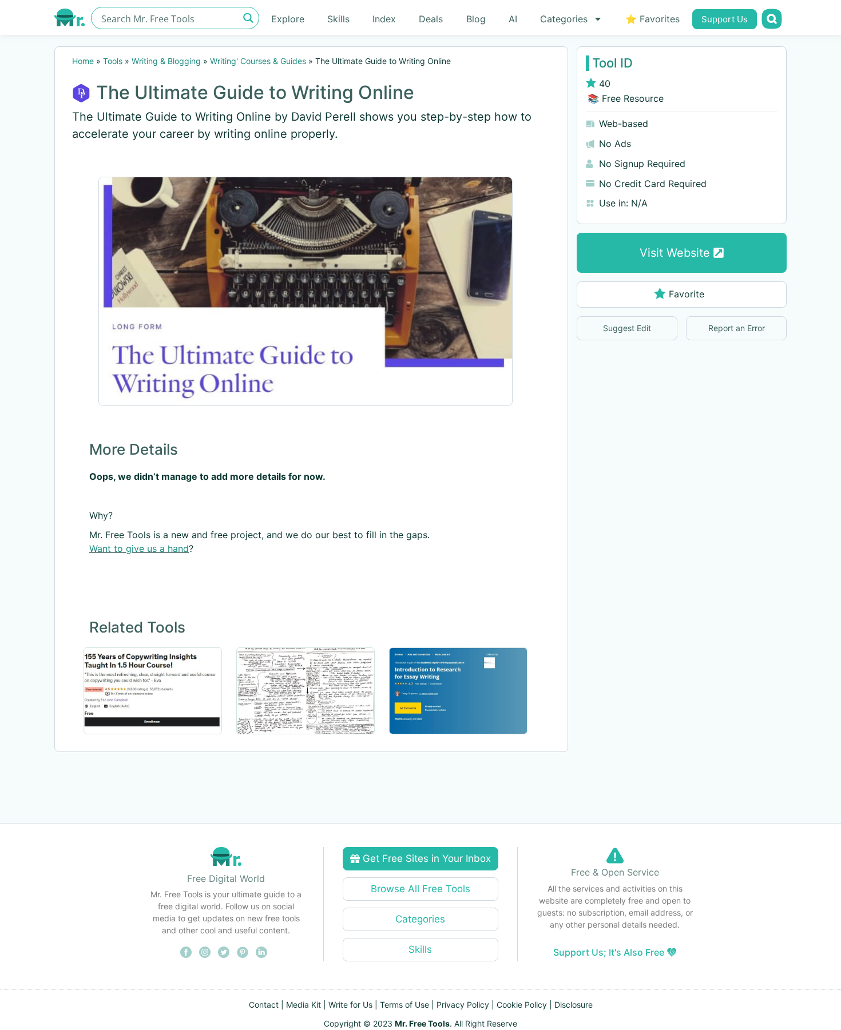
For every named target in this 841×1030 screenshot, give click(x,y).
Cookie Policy (522, 1004)
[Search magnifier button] (248, 18)
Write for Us (350, 1004)
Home (83, 61)
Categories (564, 19)
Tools (112, 61)
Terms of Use (404, 1004)
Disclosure (573, 1004)
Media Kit (303, 1004)
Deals (431, 19)
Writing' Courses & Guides (258, 61)
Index (384, 19)
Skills (338, 19)
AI (513, 19)
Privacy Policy (463, 1004)
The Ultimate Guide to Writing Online (255, 92)
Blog (476, 19)
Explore (287, 19)
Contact (264, 1004)
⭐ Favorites (652, 19)
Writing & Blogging (166, 61)
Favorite (686, 294)
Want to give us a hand (139, 548)
